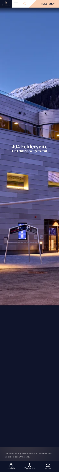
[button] (25, 4)
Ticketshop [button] (48, 3)
